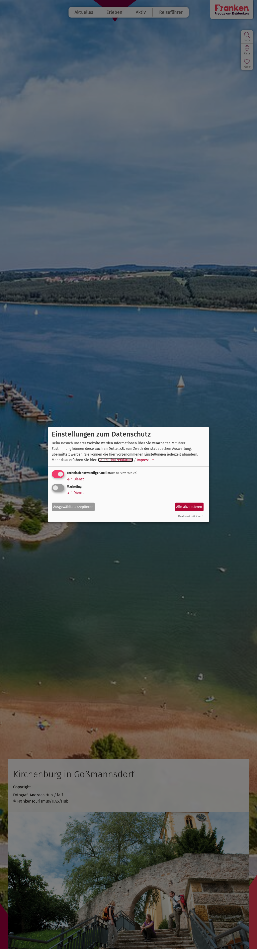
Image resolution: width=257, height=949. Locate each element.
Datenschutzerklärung (115, 460)
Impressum (146, 460)
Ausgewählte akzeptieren (73, 507)
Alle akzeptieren (189, 507)
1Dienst (75, 479)
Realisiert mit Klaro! (190, 516)
